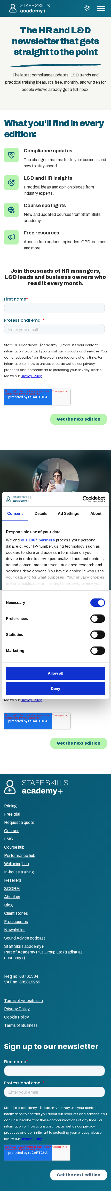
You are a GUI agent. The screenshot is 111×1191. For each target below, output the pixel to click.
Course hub (14, 847)
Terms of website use (23, 1000)
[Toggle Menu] (101, 8)
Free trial (12, 814)
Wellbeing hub (16, 864)
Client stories (16, 913)
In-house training (19, 872)
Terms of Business (21, 1025)
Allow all (55, 673)
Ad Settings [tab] (68, 513)
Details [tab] (41, 513)
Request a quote (19, 822)
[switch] (97, 618)
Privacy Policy (17, 1009)
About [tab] (96, 513)
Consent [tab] (15, 513)
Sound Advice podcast (24, 938)
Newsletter (14, 930)
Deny (55, 688)
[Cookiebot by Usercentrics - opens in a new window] (82, 499)
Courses (11, 831)
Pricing (10, 806)
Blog (8, 905)
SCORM (12, 888)
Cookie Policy (16, 1017)
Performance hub (19, 855)
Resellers (12, 880)
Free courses (16, 921)
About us (12, 897)
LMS (8, 839)
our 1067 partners (38, 540)
